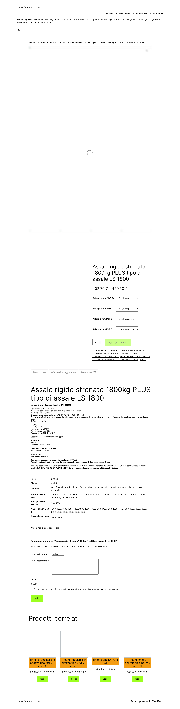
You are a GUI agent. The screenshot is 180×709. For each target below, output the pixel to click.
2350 (82, 512)
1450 (103, 494)
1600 (120, 494)
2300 (76, 512)
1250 (81, 494)
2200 (64, 512)
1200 (75, 494)
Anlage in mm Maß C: (103, 319)
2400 (59, 517)
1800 (142, 494)
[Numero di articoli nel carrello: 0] (19, 29)
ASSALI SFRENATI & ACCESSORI (135, 356)
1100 (64, 494)
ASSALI (143, 359)
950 (77, 497)
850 (73, 497)
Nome (34, 579)
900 (53, 503)
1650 (126, 494)
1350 (92, 494)
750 (63, 497)
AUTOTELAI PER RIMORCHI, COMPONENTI (59, 42)
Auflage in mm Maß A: (103, 298)
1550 (114, 494)
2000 (137, 509)
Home (32, 42)
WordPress (157, 701)
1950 (132, 509)
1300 (86, 494)
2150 (59, 512)
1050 (59, 494)
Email (34, 584)
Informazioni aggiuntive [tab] (63, 372)
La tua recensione (40, 560)
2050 (143, 509)
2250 (70, 512)
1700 (131, 494)
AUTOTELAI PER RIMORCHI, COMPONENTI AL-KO (115, 359)
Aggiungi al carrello (118, 342)
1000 (53, 494)
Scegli (42, 679)
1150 (70, 494)
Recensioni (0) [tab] (88, 372)
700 (58, 497)
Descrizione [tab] (39, 372)
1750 (137, 494)
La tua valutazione (40, 554)
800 (68, 497)
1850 (53, 497)
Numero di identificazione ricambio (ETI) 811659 (51, 405)
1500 (109, 494)
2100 (53, 512)
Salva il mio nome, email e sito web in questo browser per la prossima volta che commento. (76, 589)
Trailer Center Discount (29, 7)
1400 (98, 494)
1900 (58, 503)
